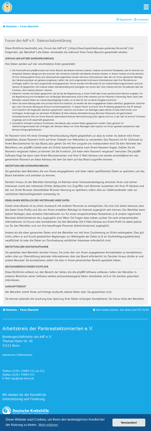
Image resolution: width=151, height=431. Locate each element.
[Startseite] (7, 7)
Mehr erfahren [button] (48, 424)
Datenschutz (24, 355)
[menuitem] (141, 19)
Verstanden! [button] (129, 422)
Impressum (8, 355)
